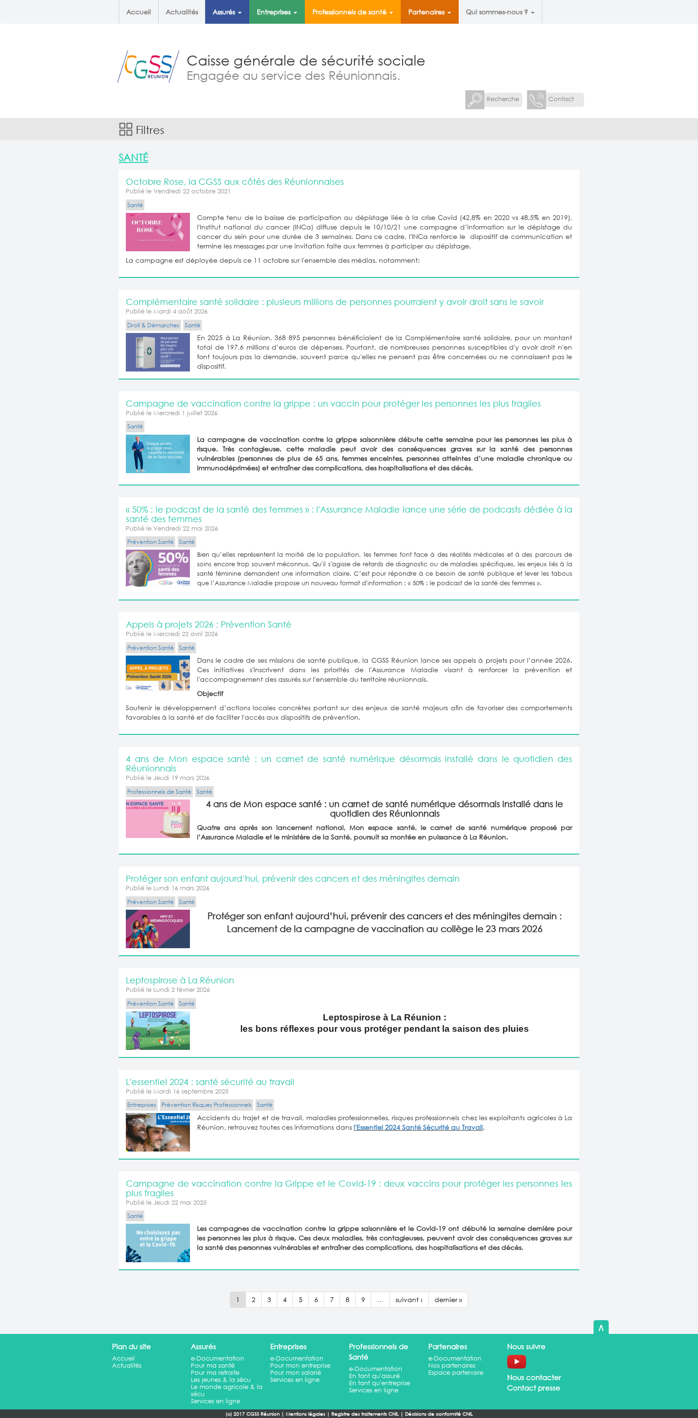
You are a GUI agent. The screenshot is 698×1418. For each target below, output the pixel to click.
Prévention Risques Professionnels (206, 1105)
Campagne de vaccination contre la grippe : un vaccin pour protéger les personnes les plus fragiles (333, 403)
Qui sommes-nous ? (498, 11)
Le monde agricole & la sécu (227, 1390)
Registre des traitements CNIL (365, 1414)
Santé (135, 205)
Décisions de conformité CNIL (439, 1414)
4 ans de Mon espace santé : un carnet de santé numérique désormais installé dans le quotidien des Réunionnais (349, 763)
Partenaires (427, 11)
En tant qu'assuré (374, 1376)
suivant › (409, 1299)
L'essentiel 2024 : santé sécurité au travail (210, 1081)
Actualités (182, 11)
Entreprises (274, 11)
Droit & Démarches (153, 325)
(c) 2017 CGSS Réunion (253, 1414)
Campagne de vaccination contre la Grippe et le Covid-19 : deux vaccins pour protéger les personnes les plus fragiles (349, 1188)
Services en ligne (215, 1401)
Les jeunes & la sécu (221, 1380)
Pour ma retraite (215, 1373)
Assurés (225, 11)
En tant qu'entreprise (379, 1383)
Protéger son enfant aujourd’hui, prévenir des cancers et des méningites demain (293, 878)
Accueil (138, 11)
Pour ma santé (213, 1365)
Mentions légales (305, 1414)
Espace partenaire (455, 1373)
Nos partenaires (451, 1365)
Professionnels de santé (350, 11)
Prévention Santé (150, 542)
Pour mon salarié (295, 1373)
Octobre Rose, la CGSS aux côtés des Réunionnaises (235, 181)
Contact (561, 99)
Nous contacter (534, 1377)
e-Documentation (217, 1358)
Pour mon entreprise (300, 1365)
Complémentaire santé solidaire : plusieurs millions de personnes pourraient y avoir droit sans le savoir (335, 301)
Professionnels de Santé (159, 792)
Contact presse (533, 1387)
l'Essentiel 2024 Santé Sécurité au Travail (418, 1127)
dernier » (448, 1299)
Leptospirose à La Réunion (180, 980)
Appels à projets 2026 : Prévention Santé (209, 624)
